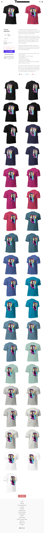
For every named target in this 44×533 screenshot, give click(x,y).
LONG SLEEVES (22, 510)
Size (5, 38)
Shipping (5, 42)
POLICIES (22, 524)
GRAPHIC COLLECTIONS (22, 519)
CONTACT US (22, 522)
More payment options (9, 54)
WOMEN (22, 515)
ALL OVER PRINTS (22, 512)
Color (5, 34)
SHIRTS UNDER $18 (22, 505)
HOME (22, 501)
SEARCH (22, 503)
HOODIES (22, 508)
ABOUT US (22, 521)
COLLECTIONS (22, 517)
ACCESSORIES (22, 514)
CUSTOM (22, 507)
